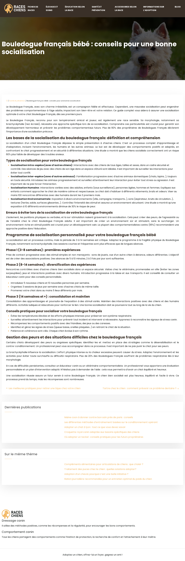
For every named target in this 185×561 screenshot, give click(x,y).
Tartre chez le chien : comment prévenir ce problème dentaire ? (139, 388)
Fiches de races (33, 8)
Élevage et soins (52, 8)
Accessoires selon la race (125, 8)
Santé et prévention (98, 8)
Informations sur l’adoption (153, 8)
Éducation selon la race (75, 8)
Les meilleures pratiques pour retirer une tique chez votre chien (45, 388)
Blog (178, 6)
